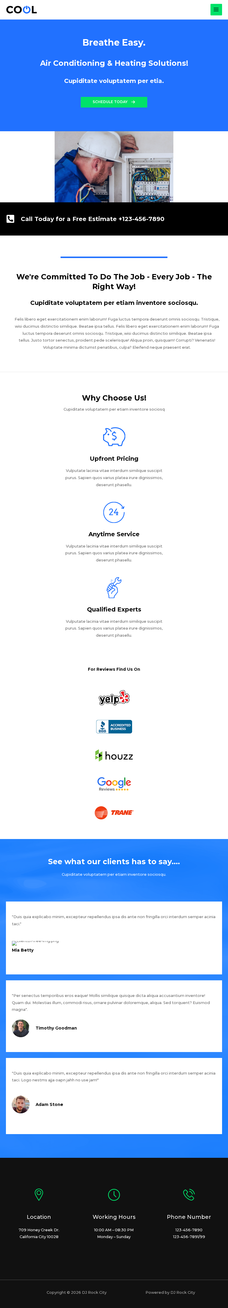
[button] (114, 102)
